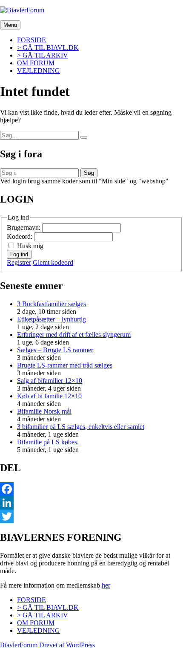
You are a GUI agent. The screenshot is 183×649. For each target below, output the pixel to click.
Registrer (19, 262)
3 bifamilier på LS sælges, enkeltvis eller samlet (80, 426)
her (106, 585)
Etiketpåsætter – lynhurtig (51, 319)
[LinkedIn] (91, 503)
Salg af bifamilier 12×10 (49, 380)
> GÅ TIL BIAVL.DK (48, 47)
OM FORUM (35, 63)
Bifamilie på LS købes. (48, 442)
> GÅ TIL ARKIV (42, 55)
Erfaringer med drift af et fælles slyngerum (74, 334)
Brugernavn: (24, 227)
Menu (10, 25)
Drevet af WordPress (67, 645)
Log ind (19, 254)
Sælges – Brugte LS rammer (55, 349)
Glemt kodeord (53, 262)
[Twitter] (91, 516)
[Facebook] (91, 489)
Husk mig (30, 245)
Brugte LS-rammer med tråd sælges (64, 365)
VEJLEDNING (38, 70)
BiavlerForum (18, 645)
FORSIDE (31, 39)
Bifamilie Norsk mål (44, 411)
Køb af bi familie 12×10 (49, 396)
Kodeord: (20, 236)
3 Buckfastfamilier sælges (51, 303)
